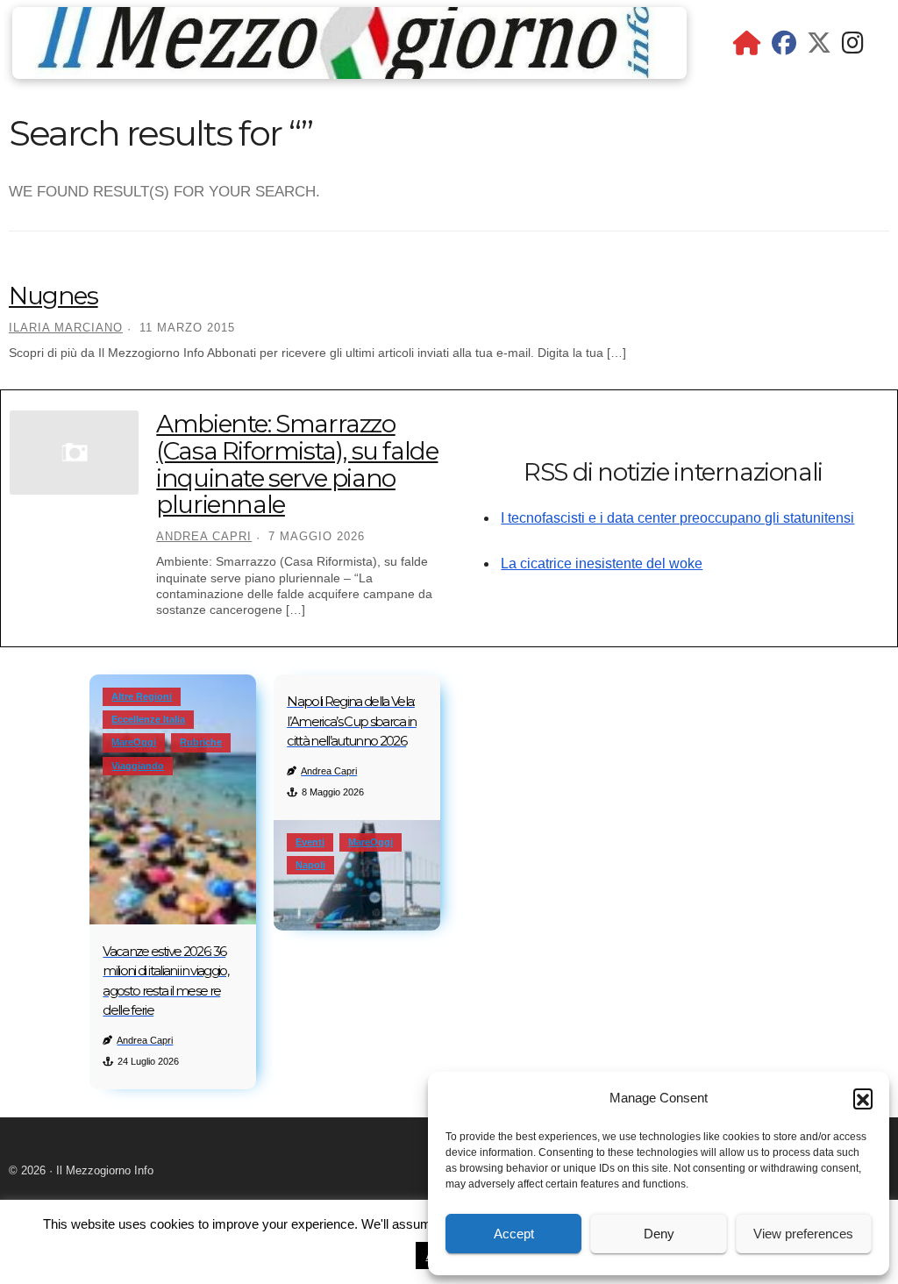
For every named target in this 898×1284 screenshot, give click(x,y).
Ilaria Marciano (66, 327)
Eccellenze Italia (148, 719)
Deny (659, 1233)
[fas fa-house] (747, 46)
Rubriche (201, 742)
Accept (514, 1233)
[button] (863, 1098)
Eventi (310, 842)
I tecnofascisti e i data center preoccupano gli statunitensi (677, 517)
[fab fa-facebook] (784, 46)
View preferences (803, 1233)
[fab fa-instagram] (853, 46)
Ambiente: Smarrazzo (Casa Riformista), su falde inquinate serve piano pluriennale (297, 464)
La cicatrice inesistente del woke (601, 563)
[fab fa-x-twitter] (819, 46)
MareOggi (133, 742)
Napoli (310, 865)
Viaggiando (137, 765)
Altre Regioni (141, 696)
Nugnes (53, 295)
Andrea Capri (204, 536)
